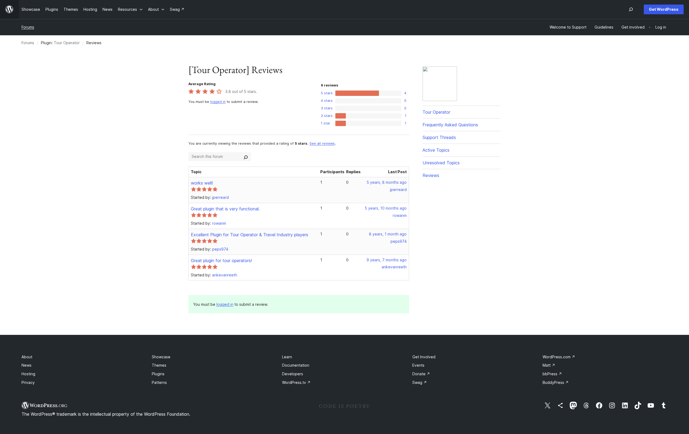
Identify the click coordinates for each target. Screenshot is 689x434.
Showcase (161, 357)
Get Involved (423, 357)
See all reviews (322, 143)
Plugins (158, 373)
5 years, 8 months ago (387, 182)
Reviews (431, 175)
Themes (159, 365)
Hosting (28, 373)
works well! (202, 183)
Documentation (295, 365)
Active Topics (436, 150)
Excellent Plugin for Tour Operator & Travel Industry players (249, 234)
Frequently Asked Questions (450, 124)
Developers (292, 373)
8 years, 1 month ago (388, 234)
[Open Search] (630, 9)
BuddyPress (556, 382)
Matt (549, 365)
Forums (28, 27)
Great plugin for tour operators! (221, 260)
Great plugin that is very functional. (225, 208)
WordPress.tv (296, 382)
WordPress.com (559, 357)
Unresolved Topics (441, 162)
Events (418, 365)
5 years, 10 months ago (386, 208)
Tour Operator (67, 42)
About (27, 357)
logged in (218, 102)
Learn (287, 357)
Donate (421, 373)
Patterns (159, 382)
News (26, 365)
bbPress (552, 373)
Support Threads (439, 137)
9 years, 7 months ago (387, 260)
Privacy (28, 382)
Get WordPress (664, 9)
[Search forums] (246, 156)
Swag (419, 382)
